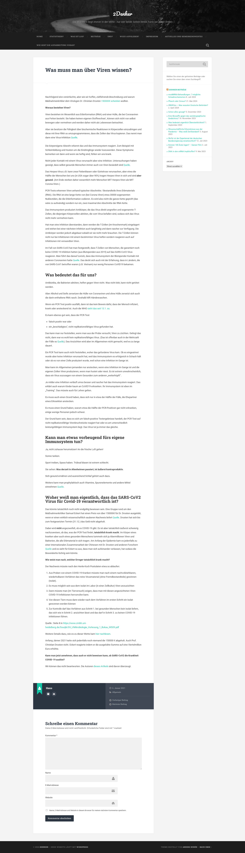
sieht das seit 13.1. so (98, 308)
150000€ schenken (110, 101)
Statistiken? (57, 36)
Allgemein (116, 692)
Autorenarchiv (48, 694)
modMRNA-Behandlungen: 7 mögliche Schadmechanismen (184, 95)
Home (40, 36)
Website (48, 798)
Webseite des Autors (54, 694)
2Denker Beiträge (177, 90)
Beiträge (96, 36)
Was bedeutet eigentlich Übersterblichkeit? (186, 122)
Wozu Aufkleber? (129, 36)
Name (48, 773)
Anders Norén (190, 847)
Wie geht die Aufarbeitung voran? (56, 45)
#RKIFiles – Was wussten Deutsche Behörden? (188, 105)
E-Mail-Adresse (52, 785)
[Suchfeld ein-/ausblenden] (207, 45)
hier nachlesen (103, 634)
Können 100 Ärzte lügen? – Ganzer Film (185, 145)
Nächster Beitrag (119, 704)
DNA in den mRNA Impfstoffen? (181, 151)
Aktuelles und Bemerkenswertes (184, 36)
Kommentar (51, 736)
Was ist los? (77, 36)
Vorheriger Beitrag (120, 700)
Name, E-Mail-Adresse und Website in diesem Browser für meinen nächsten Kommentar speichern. (87, 810)
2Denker (122, 13)
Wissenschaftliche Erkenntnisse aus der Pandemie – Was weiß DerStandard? (185, 130)
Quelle (74, 137)
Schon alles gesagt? (176, 112)
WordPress (82, 847)
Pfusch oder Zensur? (177, 101)
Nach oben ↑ (206, 847)
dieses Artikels (101, 666)
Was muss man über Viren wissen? (88, 69)
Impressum (152, 36)
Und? (110, 36)
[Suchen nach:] (187, 64)
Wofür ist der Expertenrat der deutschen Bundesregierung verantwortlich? (185, 139)
